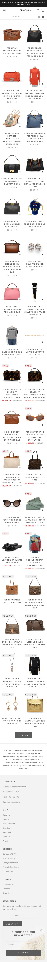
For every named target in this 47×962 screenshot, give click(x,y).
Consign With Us (9, 854)
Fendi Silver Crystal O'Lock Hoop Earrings (35, 264)
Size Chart (7, 828)
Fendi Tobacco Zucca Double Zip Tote (35, 477)
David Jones (8, 893)
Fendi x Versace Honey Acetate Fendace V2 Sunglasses (35, 436)
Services (6, 888)
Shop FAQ (7, 832)
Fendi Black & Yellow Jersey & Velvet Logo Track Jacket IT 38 (35, 683)
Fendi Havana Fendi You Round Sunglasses (12, 520)
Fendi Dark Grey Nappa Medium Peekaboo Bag (12, 224)
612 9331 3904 (13, 792)
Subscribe (23, 953)
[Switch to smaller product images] (43, 16)
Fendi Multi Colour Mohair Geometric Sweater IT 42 (34, 561)
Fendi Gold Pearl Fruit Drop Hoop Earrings (12, 721)
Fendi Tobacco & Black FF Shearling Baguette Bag (12, 393)
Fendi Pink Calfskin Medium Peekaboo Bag (12, 309)
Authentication (9, 824)
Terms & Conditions (11, 867)
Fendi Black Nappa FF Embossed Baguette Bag (12, 181)
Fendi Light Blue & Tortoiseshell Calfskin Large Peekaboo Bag (34, 137)
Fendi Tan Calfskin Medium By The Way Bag (12, 50)
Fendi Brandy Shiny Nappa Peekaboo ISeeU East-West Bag (12, 436)
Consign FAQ (8, 871)
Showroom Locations (11, 802)
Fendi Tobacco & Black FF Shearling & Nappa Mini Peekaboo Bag (35, 393)
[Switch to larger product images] (39, 16)
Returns (6, 819)
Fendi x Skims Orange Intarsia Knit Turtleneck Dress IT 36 (34, 95)
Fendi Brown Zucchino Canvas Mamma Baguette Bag (35, 604)
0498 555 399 (12, 797)
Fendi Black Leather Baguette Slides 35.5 (12, 560)
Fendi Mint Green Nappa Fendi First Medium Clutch (35, 520)
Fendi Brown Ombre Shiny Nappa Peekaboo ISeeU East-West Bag (12, 267)
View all (24, 735)
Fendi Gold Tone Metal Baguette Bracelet (35, 352)
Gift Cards (7, 836)
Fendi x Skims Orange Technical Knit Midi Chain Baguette (12, 95)
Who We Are (8, 884)
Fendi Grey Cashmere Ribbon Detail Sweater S (12, 352)
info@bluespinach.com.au (15, 786)
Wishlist (6, 841)
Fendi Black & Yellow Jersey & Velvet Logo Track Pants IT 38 (35, 311)
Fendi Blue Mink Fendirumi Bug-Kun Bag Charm (35, 224)
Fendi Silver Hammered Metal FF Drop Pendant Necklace (12, 683)
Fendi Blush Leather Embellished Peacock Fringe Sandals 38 (12, 139)
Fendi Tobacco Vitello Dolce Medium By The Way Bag (35, 643)
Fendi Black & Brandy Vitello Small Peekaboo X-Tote (35, 183)
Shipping (6, 815)
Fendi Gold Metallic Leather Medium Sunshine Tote (35, 722)
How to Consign (9, 858)
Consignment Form (10, 863)
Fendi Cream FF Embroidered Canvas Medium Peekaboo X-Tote (12, 479)
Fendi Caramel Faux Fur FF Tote (12, 601)
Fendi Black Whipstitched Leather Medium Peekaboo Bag (35, 52)
